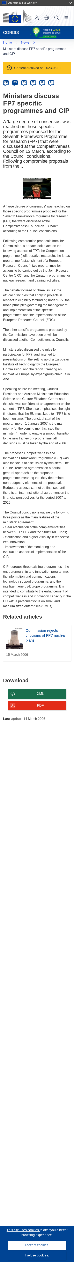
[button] (46, 17)
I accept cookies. (37, 1245)
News (25, 42)
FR (33, 82)
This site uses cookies (23, 1230)
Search (56, 17)
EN (15, 82)
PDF (40, 705)
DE (6, 82)
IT (42, 82)
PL (51, 82)
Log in (36, 17)
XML (40, 693)
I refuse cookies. (37, 1255)
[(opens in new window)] (17, 16)
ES (24, 82)
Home (7, 42)
